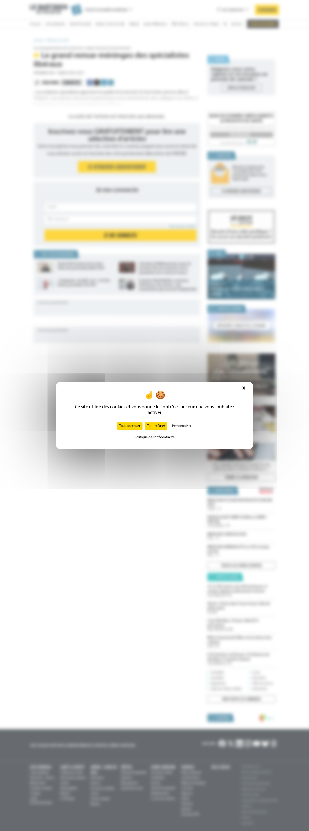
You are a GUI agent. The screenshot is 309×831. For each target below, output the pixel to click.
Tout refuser (156, 426)
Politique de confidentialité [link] (154, 437)
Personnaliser (181, 426)
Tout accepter (129, 426)
